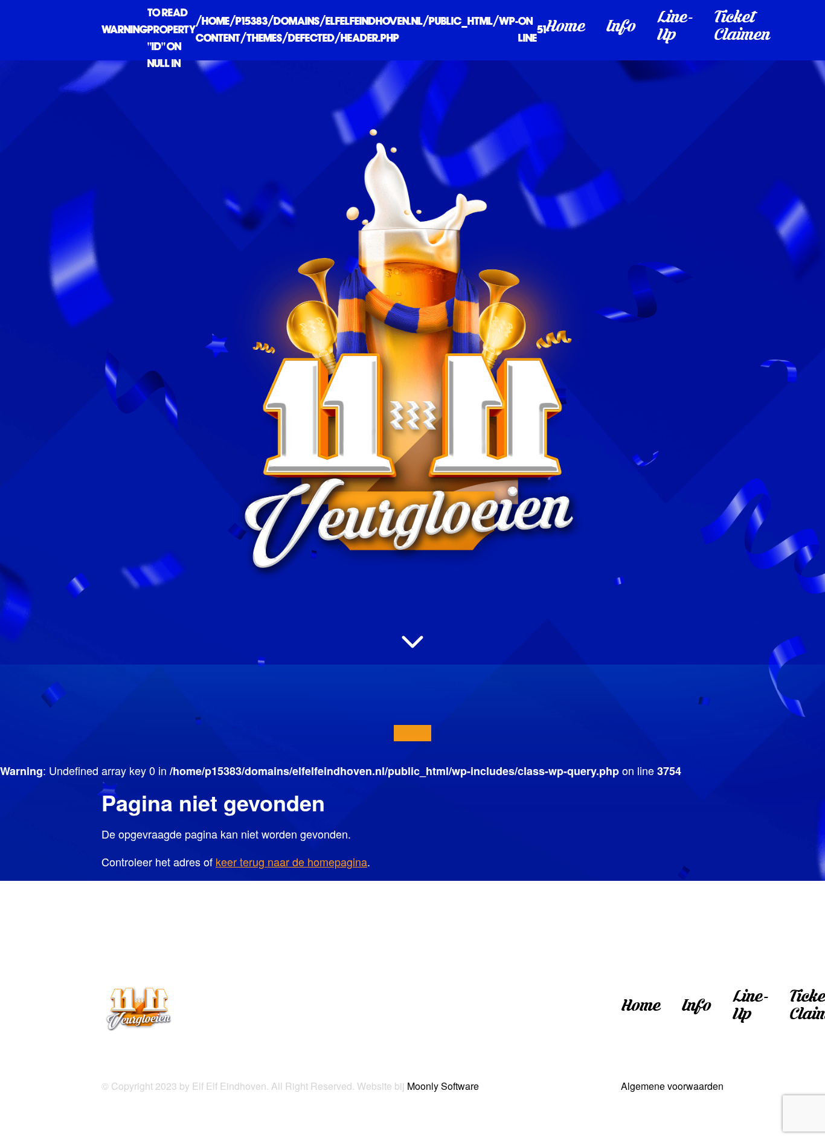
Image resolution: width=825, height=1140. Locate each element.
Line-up (675, 30)
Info (621, 30)
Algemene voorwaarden (672, 1086)
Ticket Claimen (742, 30)
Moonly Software (443, 1086)
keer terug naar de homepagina (291, 861)
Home (565, 30)
